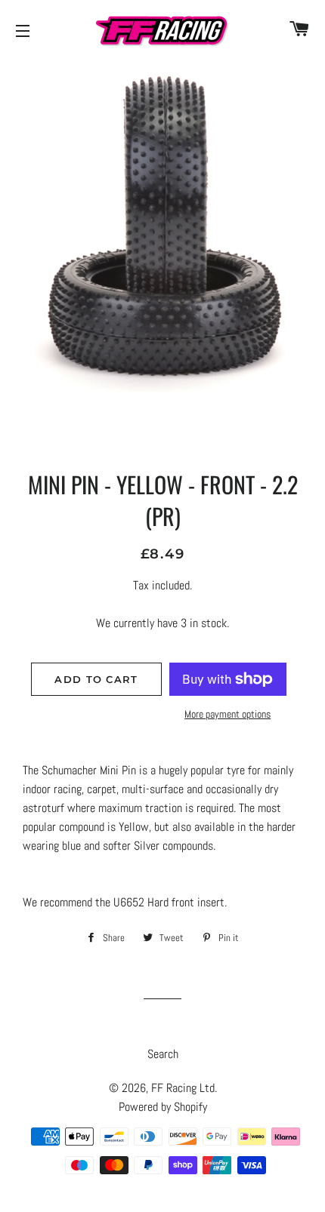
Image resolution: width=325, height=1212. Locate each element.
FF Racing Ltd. (184, 1088)
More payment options (227, 714)
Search (162, 1054)
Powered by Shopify (163, 1107)
